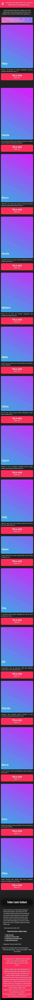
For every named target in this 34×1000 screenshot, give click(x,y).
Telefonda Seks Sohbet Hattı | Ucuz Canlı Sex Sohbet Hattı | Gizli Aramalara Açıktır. (19, 4)
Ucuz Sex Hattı (12, 981)
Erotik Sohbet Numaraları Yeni (13, 938)
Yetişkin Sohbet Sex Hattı (17, 975)
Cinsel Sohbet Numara (11, 940)
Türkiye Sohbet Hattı (19, 988)
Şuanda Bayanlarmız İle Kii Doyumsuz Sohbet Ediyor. (17, 19)
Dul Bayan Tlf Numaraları (12, 937)
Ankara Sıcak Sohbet (15, 944)
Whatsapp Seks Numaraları (19, 971)
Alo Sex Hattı (24, 986)
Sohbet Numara (15, 973)
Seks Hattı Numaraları (20, 969)
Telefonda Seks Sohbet (9, 949)
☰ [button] (2, 3)
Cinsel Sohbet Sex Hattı (18, 983)
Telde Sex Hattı (9, 935)
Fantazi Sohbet (9, 969)
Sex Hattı (17, 986)
